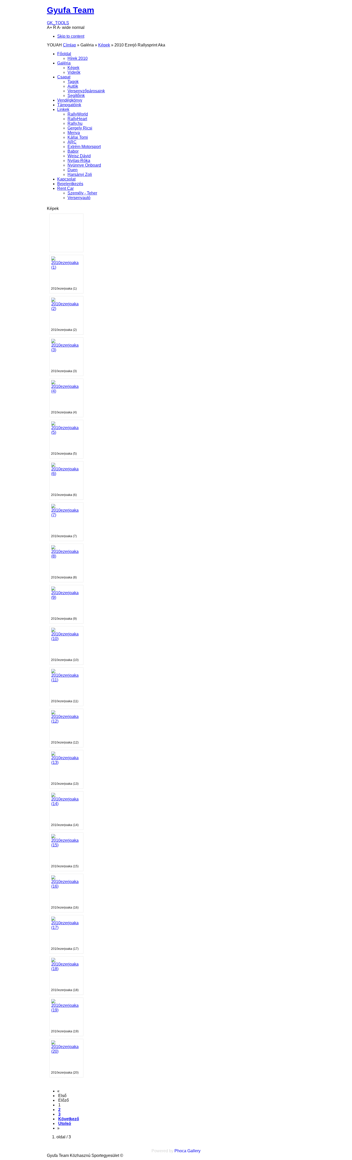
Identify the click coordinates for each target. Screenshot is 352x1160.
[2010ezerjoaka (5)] (66, 432)
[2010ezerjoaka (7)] (66, 515)
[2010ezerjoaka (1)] (66, 267)
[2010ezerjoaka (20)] (66, 1051)
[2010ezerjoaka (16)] (66, 886)
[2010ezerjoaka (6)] (66, 473)
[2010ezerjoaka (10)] (66, 638)
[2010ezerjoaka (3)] (66, 350)
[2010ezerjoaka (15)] (66, 845)
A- (59, 27)
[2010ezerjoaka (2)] (66, 308)
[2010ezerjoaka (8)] (66, 556)
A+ (49, 27)
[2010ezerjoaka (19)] (66, 1010)
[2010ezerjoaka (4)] (66, 391)
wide (66, 27)
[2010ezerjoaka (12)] (66, 721)
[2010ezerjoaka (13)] (66, 762)
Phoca (180, 1151)
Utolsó (64, 1123)
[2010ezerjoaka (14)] (66, 804)
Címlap (69, 45)
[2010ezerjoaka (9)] (66, 597)
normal (78, 27)
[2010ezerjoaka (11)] (66, 680)
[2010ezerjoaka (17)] (66, 927)
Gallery (193, 1151)
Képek (104, 45)
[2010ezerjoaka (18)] (66, 969)
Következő (68, 1119)
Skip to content (70, 36)
